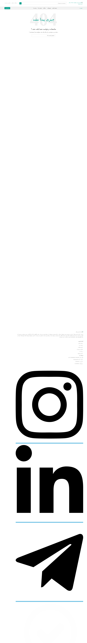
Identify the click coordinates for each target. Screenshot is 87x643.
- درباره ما (81, 351)
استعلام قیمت (7, 8)
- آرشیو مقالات (80, 347)
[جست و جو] (20, 3)
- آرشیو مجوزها (80, 353)
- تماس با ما (81, 345)
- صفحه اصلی (80, 343)
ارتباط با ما (81, 355)
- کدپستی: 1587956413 (79, 361)
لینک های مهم (81, 341)
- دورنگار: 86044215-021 (79, 363)
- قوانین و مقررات (80, 349)
